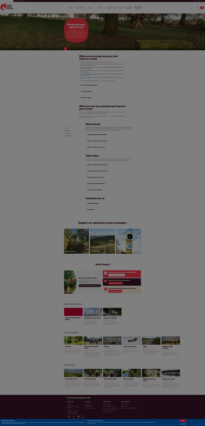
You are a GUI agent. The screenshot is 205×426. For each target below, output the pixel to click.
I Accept (183, 420)
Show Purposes (183, 423)
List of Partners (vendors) (92, 423)
